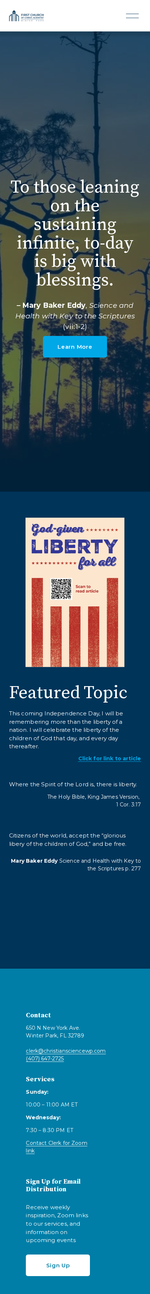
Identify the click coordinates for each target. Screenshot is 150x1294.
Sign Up (58, 1265)
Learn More (75, 346)
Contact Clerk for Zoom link (56, 1147)
